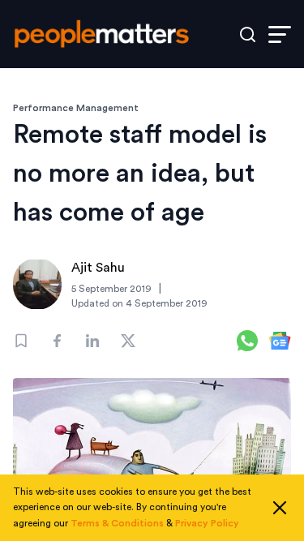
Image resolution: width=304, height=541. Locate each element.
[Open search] (247, 34)
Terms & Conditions (117, 523)
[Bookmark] (21, 341)
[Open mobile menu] (279, 34)
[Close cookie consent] (279, 507)
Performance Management (76, 108)
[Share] (57, 341)
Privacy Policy (207, 523)
